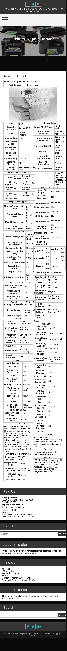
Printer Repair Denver (33, 39)
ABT (4, 507)
